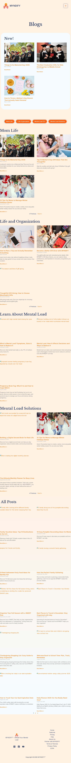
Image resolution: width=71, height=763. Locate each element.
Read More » (3, 170)
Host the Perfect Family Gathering (50, 572)
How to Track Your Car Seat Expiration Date (16, 698)
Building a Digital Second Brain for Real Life (17, 438)
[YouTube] (23, 747)
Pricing (52, 735)
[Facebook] (19, 747)
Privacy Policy (52, 746)
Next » (39, 214)
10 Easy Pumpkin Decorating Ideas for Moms (54, 532)
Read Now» (7, 69)
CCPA (52, 748)
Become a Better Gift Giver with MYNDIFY (53, 251)
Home (52, 730)
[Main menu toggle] (66, 6)
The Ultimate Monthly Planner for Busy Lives (17, 478)
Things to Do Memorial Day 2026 (17, 65)
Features (52, 732)
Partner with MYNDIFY (52, 741)
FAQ (52, 737)
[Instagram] (14, 747)
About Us (52, 739)
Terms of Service (52, 744)
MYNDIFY (15, 5)
